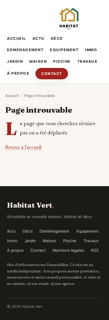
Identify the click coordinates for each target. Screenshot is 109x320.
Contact (51, 73)
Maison (38, 61)
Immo (91, 50)
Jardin (15, 61)
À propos (18, 73)
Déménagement (25, 50)
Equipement (64, 50)
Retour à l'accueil (23, 147)
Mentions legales (68, 250)
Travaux (87, 61)
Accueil (16, 38)
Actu (38, 38)
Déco (57, 38)
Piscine (62, 61)
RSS (95, 250)
